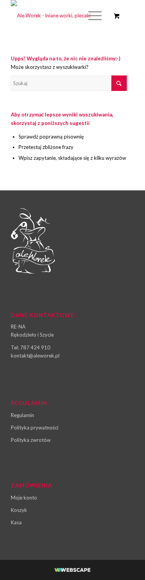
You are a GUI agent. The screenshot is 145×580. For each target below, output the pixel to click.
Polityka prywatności (34, 427)
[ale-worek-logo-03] (60, 15)
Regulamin (22, 415)
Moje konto (24, 497)
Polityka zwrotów (31, 440)
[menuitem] (93, 15)
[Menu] (91, 15)
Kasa (16, 522)
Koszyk (19, 510)
